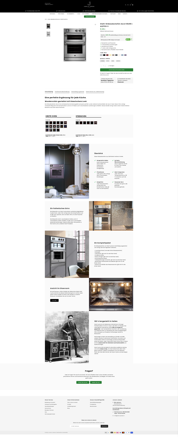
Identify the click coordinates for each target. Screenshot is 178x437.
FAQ (46, 412)
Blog (68, 408)
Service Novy (48, 408)
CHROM (102, 61)
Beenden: (105, 58)
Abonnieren (104, 426)
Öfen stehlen (61, 13)
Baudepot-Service (49, 410)
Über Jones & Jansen (72, 402)
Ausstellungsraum (71, 406)
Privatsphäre (93, 404)
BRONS (107, 61)
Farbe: (103, 52)
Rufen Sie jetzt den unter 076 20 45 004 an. (107, 80)
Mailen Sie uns (96, 382)
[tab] (49, 92)
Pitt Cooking (85, 13)
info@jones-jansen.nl (49, 4)
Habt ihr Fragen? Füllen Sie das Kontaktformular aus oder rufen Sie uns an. (116, 74)
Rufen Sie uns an (82, 382)
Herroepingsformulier (50, 414)
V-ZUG (78, 13)
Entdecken (52, 13)
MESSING (118, 61)
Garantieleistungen (49, 406)
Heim (46, 19)
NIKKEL (113, 61)
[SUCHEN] (126, 5)
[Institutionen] (132, 5)
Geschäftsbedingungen (95, 402)
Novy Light (113, 13)
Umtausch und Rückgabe (51, 404)
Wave (119, 13)
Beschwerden (93, 406)
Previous (54, 45)
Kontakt (125, 13)
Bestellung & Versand (50, 402)
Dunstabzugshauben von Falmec (100, 13)
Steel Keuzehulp (90, 16)
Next (96, 45)
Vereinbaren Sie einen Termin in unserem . (124, 80)
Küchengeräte (70, 13)
